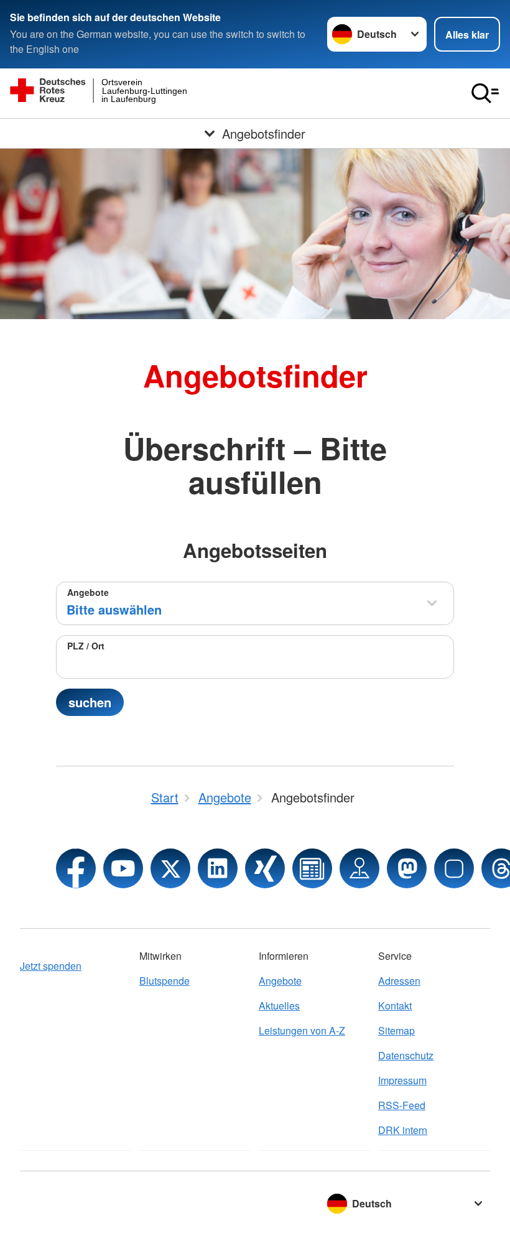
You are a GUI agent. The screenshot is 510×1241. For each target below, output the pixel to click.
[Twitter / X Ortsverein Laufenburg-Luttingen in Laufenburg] (170, 868)
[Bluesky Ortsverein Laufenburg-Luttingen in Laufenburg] (454, 868)
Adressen (399, 981)
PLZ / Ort (85, 645)
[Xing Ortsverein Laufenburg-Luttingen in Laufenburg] (265, 868)
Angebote (88, 592)
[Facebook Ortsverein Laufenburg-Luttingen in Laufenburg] (76, 868)
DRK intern (402, 1130)
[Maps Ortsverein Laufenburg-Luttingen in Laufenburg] (359, 868)
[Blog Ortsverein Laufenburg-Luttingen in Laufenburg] (312, 868)
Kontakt (395, 1005)
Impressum (402, 1080)
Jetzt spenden (50, 966)
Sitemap (396, 1030)
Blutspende (164, 981)
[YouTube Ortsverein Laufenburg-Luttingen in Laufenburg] (123, 868)
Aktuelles (279, 1005)
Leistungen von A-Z (302, 1030)
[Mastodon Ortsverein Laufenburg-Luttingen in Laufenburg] (407, 868)
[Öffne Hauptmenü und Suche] (485, 93)
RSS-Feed (401, 1105)
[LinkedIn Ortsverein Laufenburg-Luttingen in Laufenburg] (218, 868)
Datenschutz (406, 1055)
